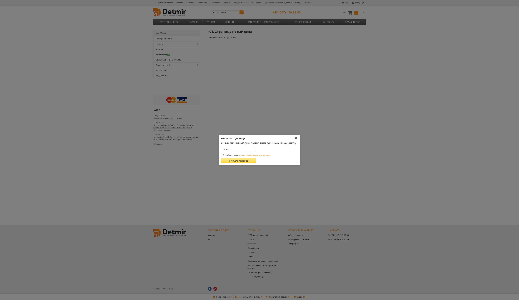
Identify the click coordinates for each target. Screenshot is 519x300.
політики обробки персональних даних (254, 155)
